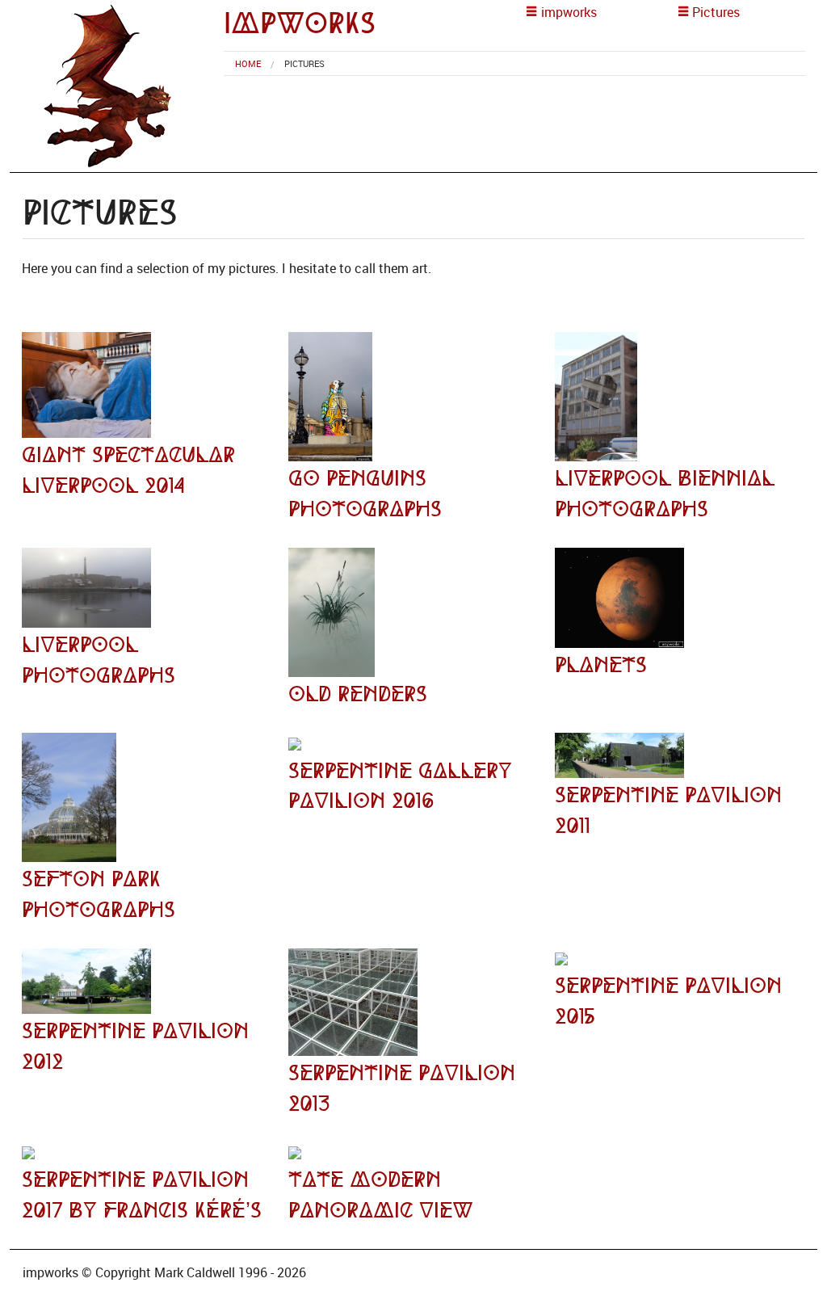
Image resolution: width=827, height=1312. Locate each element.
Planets (601, 665)
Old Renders (357, 694)
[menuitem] (248, 63)
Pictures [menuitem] (304, 63)
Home (248, 63)
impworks (300, 23)
